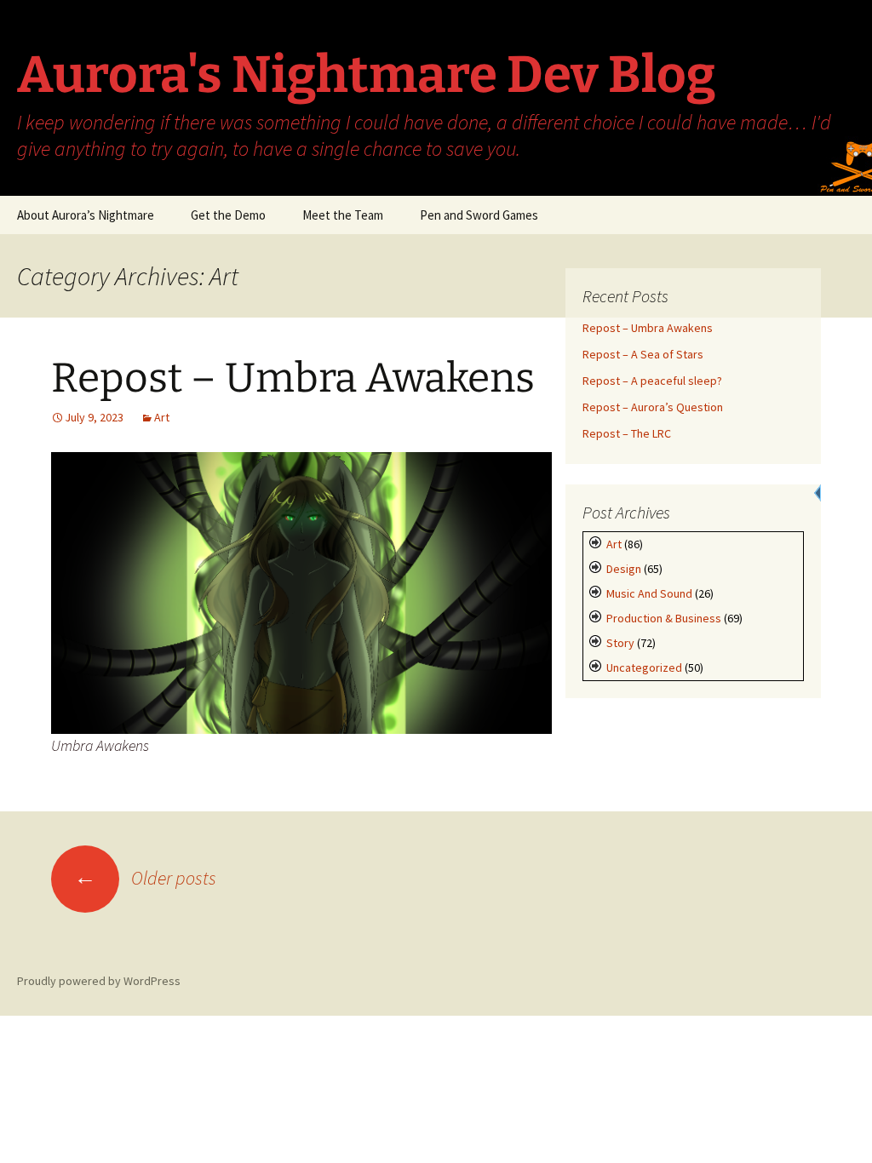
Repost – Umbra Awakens (293, 378)
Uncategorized (644, 667)
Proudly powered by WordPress (99, 980)
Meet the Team (342, 215)
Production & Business (663, 618)
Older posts (145, 878)
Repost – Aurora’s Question (652, 407)
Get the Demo (228, 215)
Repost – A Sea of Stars (642, 354)
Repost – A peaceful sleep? (652, 380)
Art (161, 417)
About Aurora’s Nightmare (85, 215)
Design (623, 568)
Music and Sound (649, 593)
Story (620, 642)
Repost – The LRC (626, 433)
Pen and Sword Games (479, 215)
